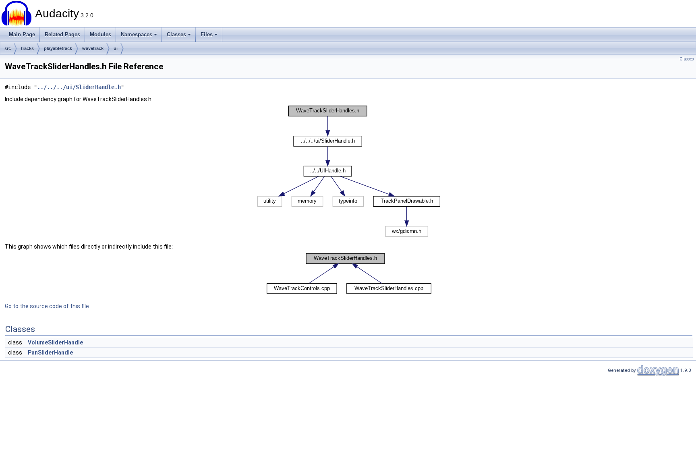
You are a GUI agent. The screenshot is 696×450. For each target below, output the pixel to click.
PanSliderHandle (50, 352)
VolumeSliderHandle (55, 342)
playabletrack (58, 48)
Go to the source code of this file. (47, 306)
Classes (176, 34)
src (7, 48)
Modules (100, 34)
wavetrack (93, 48)
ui (116, 48)
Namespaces (136, 34)
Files (207, 34)
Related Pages (62, 34)
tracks (27, 48)
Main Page (22, 34)
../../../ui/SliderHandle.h (79, 87)
